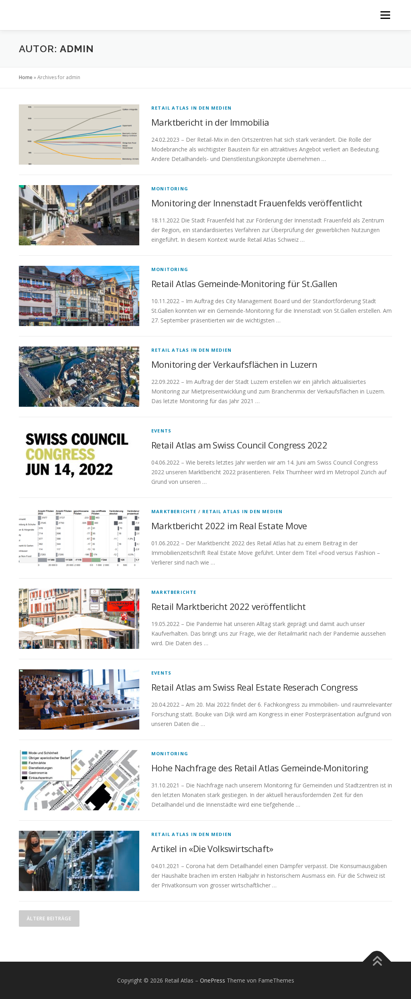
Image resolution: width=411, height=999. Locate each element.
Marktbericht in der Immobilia (210, 122)
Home (26, 77)
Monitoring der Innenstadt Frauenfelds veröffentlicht (256, 203)
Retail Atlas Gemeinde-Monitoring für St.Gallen (244, 283)
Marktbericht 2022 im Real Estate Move (229, 526)
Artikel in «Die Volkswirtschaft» (212, 848)
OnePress (212, 980)
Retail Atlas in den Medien (191, 108)
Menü (385, 15)
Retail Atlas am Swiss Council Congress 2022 (239, 445)
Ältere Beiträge (49, 918)
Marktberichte (174, 511)
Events (161, 431)
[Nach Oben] (377, 961)
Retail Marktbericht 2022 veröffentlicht (228, 606)
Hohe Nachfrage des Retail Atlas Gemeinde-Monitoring (259, 768)
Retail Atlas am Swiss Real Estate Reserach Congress (254, 687)
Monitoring (169, 189)
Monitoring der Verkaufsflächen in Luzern (234, 364)
